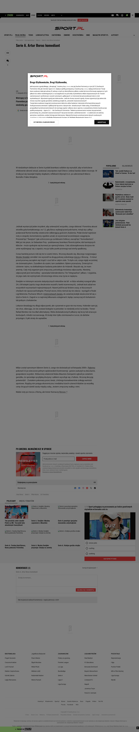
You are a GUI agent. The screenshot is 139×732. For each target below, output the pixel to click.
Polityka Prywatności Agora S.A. (81, 117)
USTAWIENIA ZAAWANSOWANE (44, 122)
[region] (69, 99)
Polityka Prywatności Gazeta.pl (58, 117)
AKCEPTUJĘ (102, 122)
